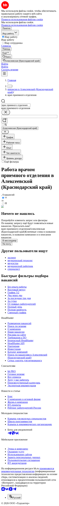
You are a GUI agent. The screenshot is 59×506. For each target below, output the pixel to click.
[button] (4, 64)
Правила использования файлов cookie (22, 25)
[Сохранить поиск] (4, 120)
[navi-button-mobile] (4, 73)
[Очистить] (5, 112)
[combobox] (15, 105)
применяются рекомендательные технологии (27, 470)
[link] (6, 57)
